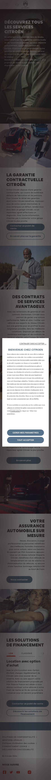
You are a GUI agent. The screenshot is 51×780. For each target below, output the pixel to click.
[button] (32, 344)
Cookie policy (15, 411)
